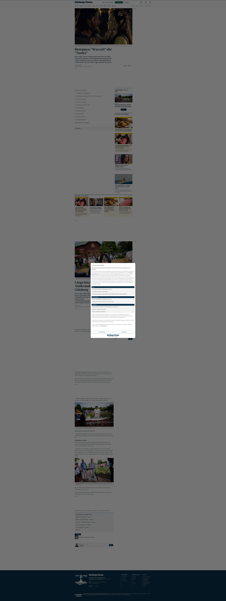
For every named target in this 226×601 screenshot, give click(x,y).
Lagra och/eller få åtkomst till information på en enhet (101, 289)
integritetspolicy (103, 325)
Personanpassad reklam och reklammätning (100, 291)
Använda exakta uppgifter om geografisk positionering (101, 299)
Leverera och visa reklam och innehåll (98, 309)
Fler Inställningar (102, 332)
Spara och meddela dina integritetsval (99, 311)
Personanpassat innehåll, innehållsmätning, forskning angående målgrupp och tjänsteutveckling (109, 293)
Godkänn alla (124, 332)
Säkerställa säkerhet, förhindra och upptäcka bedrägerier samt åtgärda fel (105, 306)
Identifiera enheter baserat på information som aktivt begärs (103, 301)
